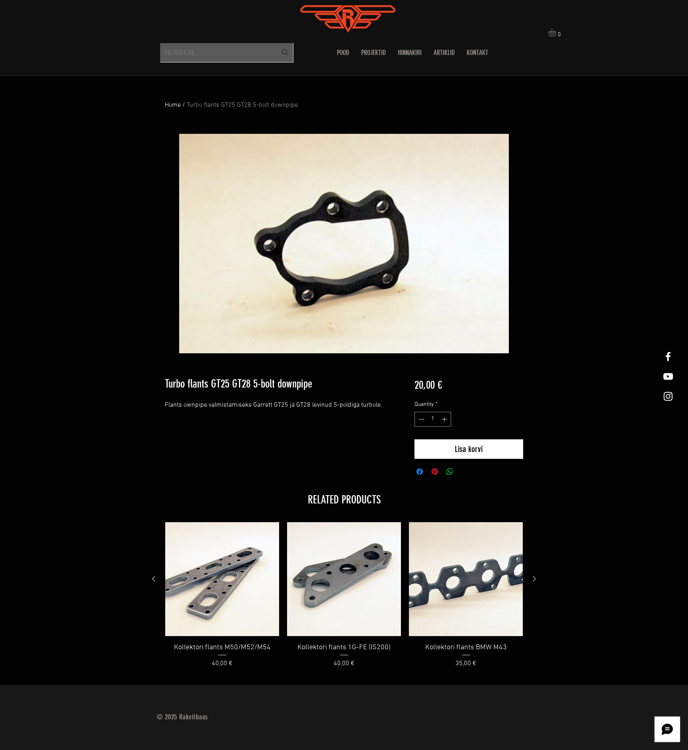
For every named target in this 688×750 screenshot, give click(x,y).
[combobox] (226, 53)
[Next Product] (534, 579)
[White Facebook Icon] (668, 356)
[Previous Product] (153, 579)
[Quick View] (222, 579)
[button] (556, 33)
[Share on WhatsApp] (450, 471)
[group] (344, 600)
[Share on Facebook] (419, 471)
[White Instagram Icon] (668, 396)
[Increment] (445, 419)
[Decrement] (421, 419)
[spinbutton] (433, 419)
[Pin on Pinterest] (435, 471)
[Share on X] (465, 471)
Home (173, 105)
